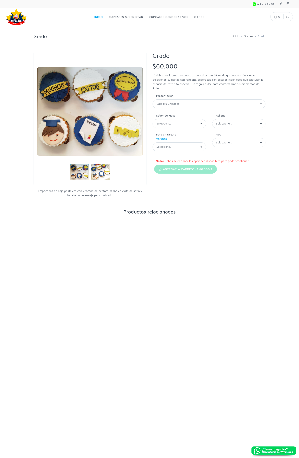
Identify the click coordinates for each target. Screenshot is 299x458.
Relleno (220, 115)
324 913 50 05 (265, 3)
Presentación (165, 95)
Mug (218, 134)
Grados (248, 36)
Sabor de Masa (166, 115)
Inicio (236, 36)
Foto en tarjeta (166, 136)
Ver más (161, 138)
